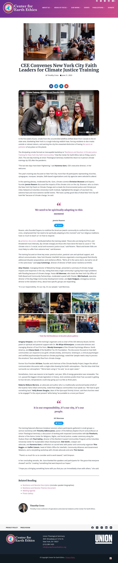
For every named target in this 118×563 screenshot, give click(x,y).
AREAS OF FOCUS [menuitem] (60, 8)
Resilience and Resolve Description (36, 485)
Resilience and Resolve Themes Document (39, 488)
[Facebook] (97, 1)
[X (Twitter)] (101, 1)
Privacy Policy (70, 557)
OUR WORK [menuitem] (75, 8)
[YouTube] (113, 1)
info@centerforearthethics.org (54, 547)
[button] (51, 86)
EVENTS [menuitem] (86, 8)
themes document (29, 241)
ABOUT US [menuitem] (46, 8)
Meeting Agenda (29, 491)
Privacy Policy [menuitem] (12, 527)
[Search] (114, 1)
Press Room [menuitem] (25, 527)
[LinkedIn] (109, 1)
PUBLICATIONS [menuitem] (98, 8)
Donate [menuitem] (111, 8)
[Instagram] (105, 1)
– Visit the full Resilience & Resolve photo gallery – (59, 336)
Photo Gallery (28, 493)
